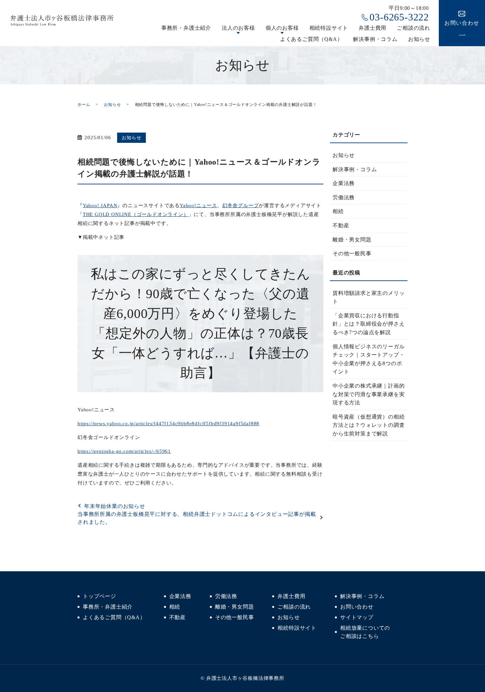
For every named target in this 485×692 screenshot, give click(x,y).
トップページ (99, 596)
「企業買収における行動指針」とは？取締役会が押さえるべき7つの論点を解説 (368, 324)
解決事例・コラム (375, 39)
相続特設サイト (328, 28)
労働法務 (344, 197)
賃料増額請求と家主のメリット (368, 297)
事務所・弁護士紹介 (186, 28)
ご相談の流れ (413, 28)
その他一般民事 (352, 253)
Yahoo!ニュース (198, 205)
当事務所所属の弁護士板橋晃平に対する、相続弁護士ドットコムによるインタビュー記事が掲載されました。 (197, 518)
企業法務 (344, 183)
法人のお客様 (238, 28)
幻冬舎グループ (240, 205)
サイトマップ (356, 617)
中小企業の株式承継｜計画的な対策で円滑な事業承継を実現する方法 (368, 394)
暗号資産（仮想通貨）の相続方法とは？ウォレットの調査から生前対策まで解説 (368, 425)
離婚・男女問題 (352, 239)
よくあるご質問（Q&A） (311, 39)
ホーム (84, 104)
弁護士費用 (372, 28)
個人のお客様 (282, 28)
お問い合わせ (356, 607)
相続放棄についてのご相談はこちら (365, 632)
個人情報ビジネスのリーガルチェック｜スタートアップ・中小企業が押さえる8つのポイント (368, 359)
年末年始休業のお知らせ (114, 506)
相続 (338, 211)
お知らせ (419, 39)
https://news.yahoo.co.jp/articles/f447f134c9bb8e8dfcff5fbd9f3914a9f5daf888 (168, 423)
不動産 (341, 225)
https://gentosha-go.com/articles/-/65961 (124, 451)
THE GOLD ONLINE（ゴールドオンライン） (136, 214)
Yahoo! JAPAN (100, 205)
